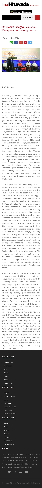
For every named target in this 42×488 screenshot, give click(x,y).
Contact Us (8, 383)
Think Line (7, 403)
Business (7, 373)
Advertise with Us (10, 414)
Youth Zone (8, 410)
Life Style (7, 437)
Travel (6, 376)
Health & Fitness (10, 407)
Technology (8, 441)
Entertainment (9, 366)
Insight (6, 393)
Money (6, 400)
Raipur (6, 427)
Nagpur (6, 423)
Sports (6, 369)
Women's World (9, 396)
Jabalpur (7, 430)
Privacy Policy (9, 444)
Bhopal (6, 434)
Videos (6, 380)
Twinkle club (8, 362)
